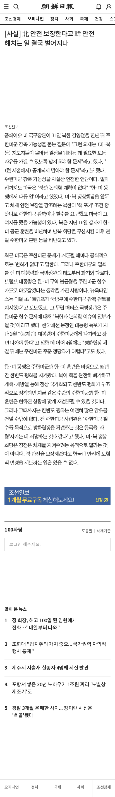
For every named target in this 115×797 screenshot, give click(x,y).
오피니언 (11, 787)
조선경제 (104, 787)
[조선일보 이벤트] (57, 496)
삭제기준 (104, 530)
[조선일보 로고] (57, 6)
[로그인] (109, 6)
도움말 (87, 530)
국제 (57, 787)
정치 (34, 787)
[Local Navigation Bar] (6, 6)
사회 (80, 787)
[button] (6, 6)
